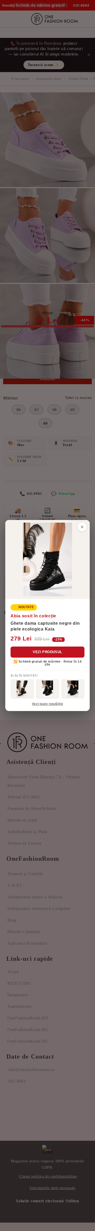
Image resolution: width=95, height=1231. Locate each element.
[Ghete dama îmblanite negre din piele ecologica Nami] (22, 689)
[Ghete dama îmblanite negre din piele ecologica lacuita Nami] (72, 689)
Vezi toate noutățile (47, 703)
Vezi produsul (47, 652)
